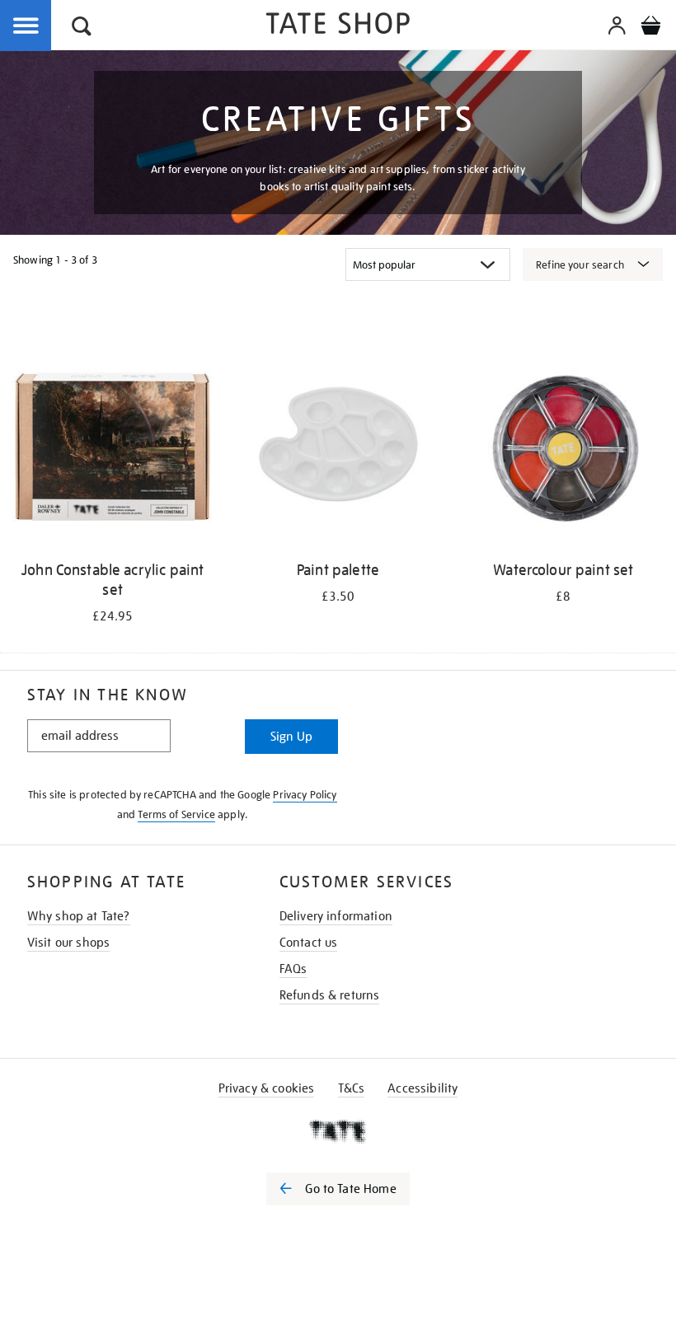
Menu (26, 26)
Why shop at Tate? (78, 916)
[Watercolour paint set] (563, 449)
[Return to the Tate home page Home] (338, 26)
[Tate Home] (338, 1131)
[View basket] (650, 28)
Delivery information (335, 916)
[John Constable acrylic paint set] (112, 449)
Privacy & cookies (266, 1088)
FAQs (293, 969)
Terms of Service (176, 814)
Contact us (308, 942)
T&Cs (351, 1088)
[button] (81, 28)
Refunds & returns (329, 995)
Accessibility (422, 1088)
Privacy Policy (304, 795)
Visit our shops (68, 942)
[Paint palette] (337, 449)
